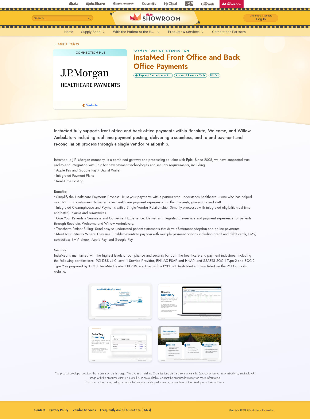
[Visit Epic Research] (123, 4)
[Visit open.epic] (189, 4)
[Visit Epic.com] (74, 4)
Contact (39, 410)
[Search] (89, 18)
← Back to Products (66, 44)
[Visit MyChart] (171, 4)
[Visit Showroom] (232, 4)
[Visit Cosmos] (149, 4)
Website (92, 105)
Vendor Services (84, 410)
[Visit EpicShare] (95, 4)
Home (68, 32)
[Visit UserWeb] (208, 4)
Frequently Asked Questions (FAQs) (125, 410)
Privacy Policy (58, 410)
